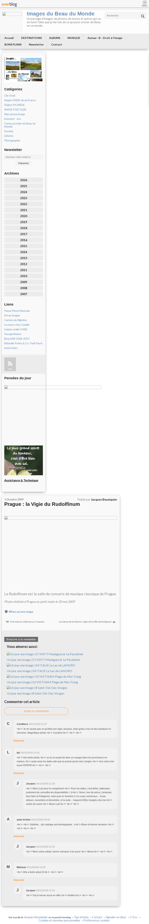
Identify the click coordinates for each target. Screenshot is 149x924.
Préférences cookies (96, 920)
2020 (23, 216)
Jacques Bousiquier (36, 917)
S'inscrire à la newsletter (21, 639)
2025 (23, 186)
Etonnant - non (12, 118)
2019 (23, 222)
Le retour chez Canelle (16, 324)
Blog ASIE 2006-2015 (16, 338)
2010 (23, 276)
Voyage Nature (12, 334)
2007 (23, 294)
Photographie (12, 140)
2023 (23, 198)
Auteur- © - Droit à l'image (104, 37)
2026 (23, 180)
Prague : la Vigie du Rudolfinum (42, 504)
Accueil (9, 37)
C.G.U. (134, 917)
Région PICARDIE (14, 104)
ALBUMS (54, 37)
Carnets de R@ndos (15, 320)
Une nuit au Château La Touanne (27, 621)
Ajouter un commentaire (36, 711)
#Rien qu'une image (21, 611)
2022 (23, 204)
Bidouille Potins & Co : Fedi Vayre (23, 343)
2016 (23, 240)
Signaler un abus (116, 917)
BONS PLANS (13, 44)
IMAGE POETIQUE (15, 109)
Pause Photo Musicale (17, 310)
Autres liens (10, 347)
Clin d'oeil (9, 95)
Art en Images (12, 315)
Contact (56, 44)
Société (8, 131)
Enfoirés (8, 135)
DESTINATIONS (31, 37)
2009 (23, 282)
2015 (23, 246)
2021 (23, 210)
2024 (23, 192)
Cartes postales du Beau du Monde (20, 125)
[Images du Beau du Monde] (12, 22)
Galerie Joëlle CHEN (15, 329)
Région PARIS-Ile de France (20, 100)
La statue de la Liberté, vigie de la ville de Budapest (85, 621)
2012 (23, 264)
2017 (23, 234)
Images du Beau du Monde (60, 14)
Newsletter (36, 44)
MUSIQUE (74, 37)
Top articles (81, 917)
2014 (23, 252)
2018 (23, 228)
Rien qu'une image (14, 114)
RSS (10, 369)
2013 (23, 258)
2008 (23, 288)
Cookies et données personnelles (59, 920)
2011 (23, 270)
